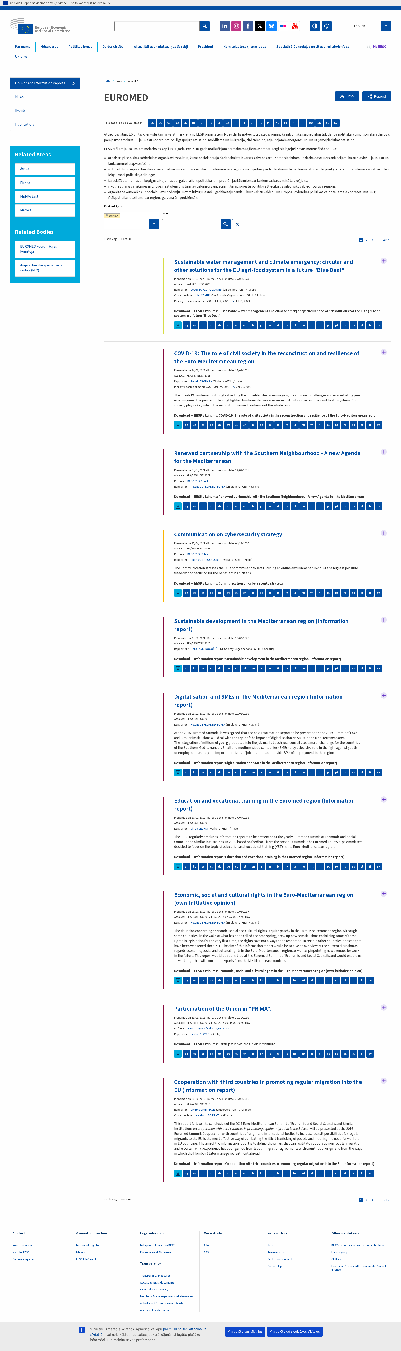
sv (378, 325)
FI (302, 123)
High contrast (315, 26)
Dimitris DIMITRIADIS (203, 1110)
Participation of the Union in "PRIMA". (222, 1009)
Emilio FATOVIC (200, 1034)
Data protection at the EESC (157, 1245)
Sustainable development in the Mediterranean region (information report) (261, 625)
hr (269, 325)
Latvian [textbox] (359, 26)
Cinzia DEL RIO (199, 829)
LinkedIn (225, 26)
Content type (113, 206)
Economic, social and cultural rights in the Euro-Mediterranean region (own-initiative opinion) (263, 899)
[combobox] (371, 26)
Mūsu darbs (49, 46)
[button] (376, 96)
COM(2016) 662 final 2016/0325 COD (208, 1028)
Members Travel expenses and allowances (166, 1296)
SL (327, 123)
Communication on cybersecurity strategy (228, 534)
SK (319, 123)
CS (168, 123)
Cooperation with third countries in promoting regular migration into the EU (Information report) (268, 1086)
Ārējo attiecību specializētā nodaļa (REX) (41, 268)
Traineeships (276, 1252)
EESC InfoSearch (86, 1259)
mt (312, 325)
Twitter (260, 26)
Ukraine (21, 56)
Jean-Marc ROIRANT (206, 1115)
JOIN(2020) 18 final (198, 554)
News (19, 96)
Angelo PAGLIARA (201, 381)
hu (303, 325)
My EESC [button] (379, 46)
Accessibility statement (155, 1310)
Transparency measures (155, 1276)
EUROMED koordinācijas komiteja (38, 249)
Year (165, 214)
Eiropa (25, 182)
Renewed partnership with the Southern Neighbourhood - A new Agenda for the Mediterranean (267, 457)
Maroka (25, 210)
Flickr (283, 26)
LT (252, 123)
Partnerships (275, 1266)
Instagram (236, 26)
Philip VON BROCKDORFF (206, 560)
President (205, 46)
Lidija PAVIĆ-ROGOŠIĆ (204, 649)
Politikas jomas (80, 46)
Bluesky (271, 26)
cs (203, 325)
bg (186, 325)
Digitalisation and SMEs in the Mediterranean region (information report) (258, 701)
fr (253, 325)
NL (277, 123)
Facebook (248, 26)
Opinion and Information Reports (40, 83)
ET (202, 123)
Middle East (29, 196)
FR (210, 123)
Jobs (271, 1245)
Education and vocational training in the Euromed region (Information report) (264, 805)
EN (185, 123)
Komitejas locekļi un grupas (244, 46)
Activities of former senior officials (161, 1303)
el (236, 325)
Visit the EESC (21, 1252)
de (220, 325)
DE (193, 123)
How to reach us (23, 1245)
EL (218, 123)
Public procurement (280, 1259)
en (244, 325)
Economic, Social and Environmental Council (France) (358, 1268)
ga (261, 325)
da (211, 325)
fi (370, 325)
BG (160, 123)
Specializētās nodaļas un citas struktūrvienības (312, 46)
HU (261, 123)
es (194, 325)
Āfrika (24, 169)
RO (311, 123)
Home (107, 80)
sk (353, 325)
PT (294, 123)
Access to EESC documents (157, 1283)
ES (152, 123)
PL (285, 123)
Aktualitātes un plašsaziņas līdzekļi (161, 46)
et (228, 325)
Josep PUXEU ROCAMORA (206, 290)
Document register (88, 1245)
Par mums (22, 46)
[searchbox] (131, 224)
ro (345, 325)
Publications (25, 124)
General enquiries (24, 1259)
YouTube (295, 26)
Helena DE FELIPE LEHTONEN (208, 487)
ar (186, 668)
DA (177, 123)
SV (336, 123)
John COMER (202, 295)
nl (320, 325)
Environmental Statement (156, 1252)
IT (244, 123)
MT (269, 123)
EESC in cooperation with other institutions (358, 1245)
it (278, 325)
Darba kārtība (113, 46)
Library (80, 1252)
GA (227, 123)
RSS (350, 96)
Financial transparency (154, 1290)
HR (235, 123)
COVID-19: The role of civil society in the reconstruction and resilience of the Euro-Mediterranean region (266, 357)
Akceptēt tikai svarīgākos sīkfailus (295, 1331)
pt (336, 325)
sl (362, 325)
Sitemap (209, 1245)
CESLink (336, 1259)
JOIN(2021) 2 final (197, 481)
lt (295, 325)
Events (20, 110)
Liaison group (339, 1252)
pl (328, 325)
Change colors (327, 26)
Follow (384, 261)
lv (287, 325)
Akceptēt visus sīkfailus (245, 1331)
